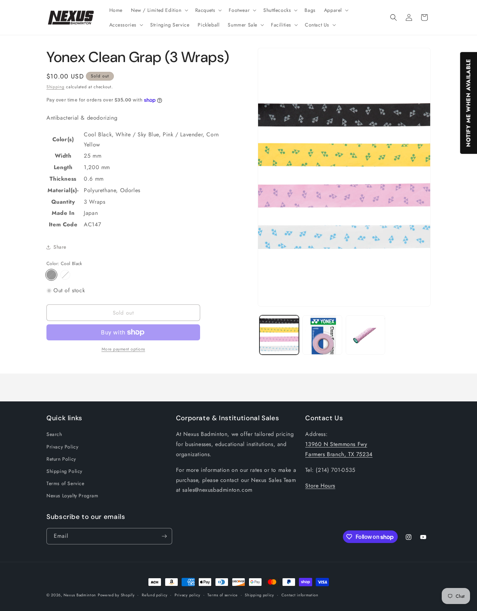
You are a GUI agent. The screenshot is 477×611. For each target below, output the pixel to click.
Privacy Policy (62, 446)
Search (54, 434)
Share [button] (59, 246)
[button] (159, 10)
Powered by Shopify (116, 595)
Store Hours (320, 486)
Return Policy (61, 458)
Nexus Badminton (80, 595)
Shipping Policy (64, 471)
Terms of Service (65, 483)
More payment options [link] (123, 349)
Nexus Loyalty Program (72, 495)
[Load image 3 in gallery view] (365, 335)
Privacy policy (187, 595)
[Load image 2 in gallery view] (322, 335)
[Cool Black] (51, 275)
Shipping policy (259, 595)
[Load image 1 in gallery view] (279, 335)
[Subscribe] (164, 536)
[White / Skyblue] (65, 275)
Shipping (55, 87)
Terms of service (222, 595)
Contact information (299, 595)
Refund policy (154, 595)
